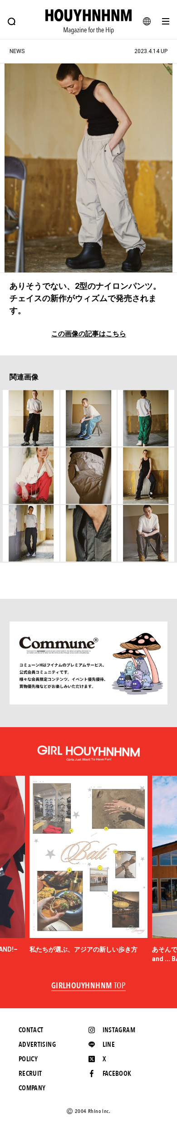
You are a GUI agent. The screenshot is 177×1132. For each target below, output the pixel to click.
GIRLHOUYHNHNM (88, 986)
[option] (89, 865)
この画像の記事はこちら (88, 333)
